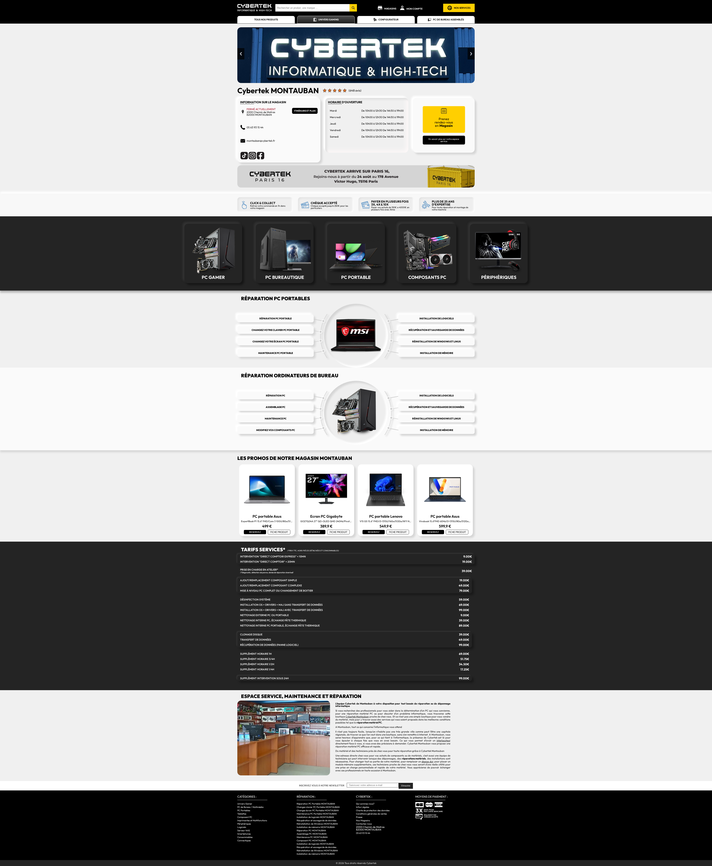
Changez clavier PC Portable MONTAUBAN (318, 807)
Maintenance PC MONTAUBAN (312, 837)
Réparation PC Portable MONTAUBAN (316, 803)
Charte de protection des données (373, 810)
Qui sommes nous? (365, 803)
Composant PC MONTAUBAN (311, 840)
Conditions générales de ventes (371, 813)
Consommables (245, 837)
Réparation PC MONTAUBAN (311, 830)
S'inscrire (405, 785)
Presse (359, 817)
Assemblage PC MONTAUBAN (312, 833)
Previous (240, 53)
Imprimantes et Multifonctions (252, 820)
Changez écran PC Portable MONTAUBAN (318, 810)
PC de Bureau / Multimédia (250, 807)
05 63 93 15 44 (363, 833)
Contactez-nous (364, 823)
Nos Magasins (363, 820)
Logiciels (241, 827)
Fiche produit (279, 531)
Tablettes (241, 813)
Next (471, 53)
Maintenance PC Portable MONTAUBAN (317, 813)
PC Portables (243, 810)
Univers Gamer (244, 803)
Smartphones (244, 833)
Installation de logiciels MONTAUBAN (315, 817)
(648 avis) (355, 90)
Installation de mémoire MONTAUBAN (316, 827)
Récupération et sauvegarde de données (316, 820)
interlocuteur (443, 740)
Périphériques (244, 823)
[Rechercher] (353, 8)
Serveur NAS (243, 830)
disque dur (427, 761)
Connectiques (244, 840)
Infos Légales (362, 807)
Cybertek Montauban (357, 716)
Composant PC (244, 817)
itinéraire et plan (305, 110)
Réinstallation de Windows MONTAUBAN (317, 823)
